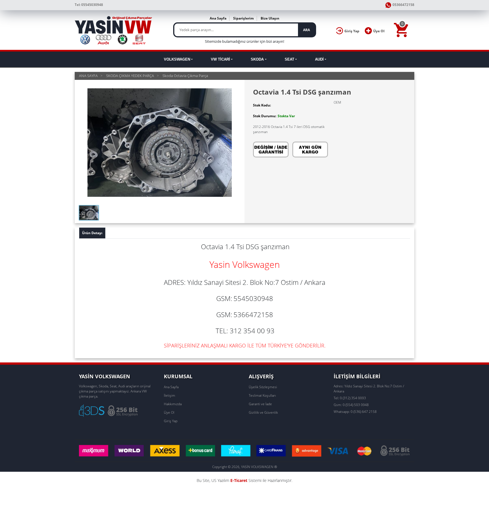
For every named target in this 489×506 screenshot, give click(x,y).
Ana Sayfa (218, 18)
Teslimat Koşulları (262, 395)
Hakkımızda (173, 404)
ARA (306, 29)
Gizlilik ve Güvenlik (263, 412)
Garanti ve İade (260, 404)
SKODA (257, 59)
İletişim (169, 395)
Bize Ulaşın (270, 18)
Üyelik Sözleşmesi (263, 387)
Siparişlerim (243, 18)
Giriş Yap (170, 421)
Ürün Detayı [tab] (92, 232)
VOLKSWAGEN (177, 59)
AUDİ (319, 59)
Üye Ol (169, 412)
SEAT (289, 59)
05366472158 (403, 4)
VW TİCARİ (220, 59)
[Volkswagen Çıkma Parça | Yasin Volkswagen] (114, 30)
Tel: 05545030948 (89, 4)
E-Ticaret (238, 480)
